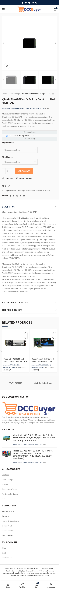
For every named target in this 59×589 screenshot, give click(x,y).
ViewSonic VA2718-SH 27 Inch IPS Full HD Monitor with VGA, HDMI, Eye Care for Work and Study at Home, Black (34, 438)
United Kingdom (21, 135)
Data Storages (8, 479)
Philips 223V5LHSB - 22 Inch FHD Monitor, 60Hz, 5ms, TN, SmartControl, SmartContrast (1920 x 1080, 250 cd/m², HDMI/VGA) (33, 455)
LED (3, 498)
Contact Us (7, 526)
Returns (5, 516)
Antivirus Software (10, 494)
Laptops (5, 475)
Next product (55, 93)
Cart (4, 553)
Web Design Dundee (34, 568)
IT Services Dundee (46, 571)
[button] (25, 333)
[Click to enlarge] (7, 66)
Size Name (7, 157)
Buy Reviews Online (41, 575)
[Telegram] (36, 2)
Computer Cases (9, 489)
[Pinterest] (29, 2)
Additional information (15, 302)
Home (4, 94)
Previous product (50, 93)
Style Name (7, 142)
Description (8, 206)
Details (46, 108)
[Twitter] (26, 2)
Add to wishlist (26, 178)
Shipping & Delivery (12, 310)
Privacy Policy (8, 511)
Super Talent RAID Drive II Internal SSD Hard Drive (43, 360)
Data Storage (14, 94)
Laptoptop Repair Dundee (12, 573)
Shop (4, 548)
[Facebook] (22, 2)
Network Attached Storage (33, 94)
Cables (5, 484)
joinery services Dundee (30, 573)
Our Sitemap (7, 535)
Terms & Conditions (10, 521)
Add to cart (24, 171)
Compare (9, 178)
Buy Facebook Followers (25, 575)
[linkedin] (32, 2)
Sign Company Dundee (30, 571)
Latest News (7, 530)
